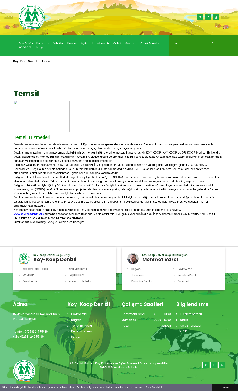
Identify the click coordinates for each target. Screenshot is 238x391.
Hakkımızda (185, 269)
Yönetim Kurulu (187, 275)
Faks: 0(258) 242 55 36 (28, 336)
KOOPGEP (25, 47)
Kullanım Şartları (191, 314)
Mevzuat (131, 43)
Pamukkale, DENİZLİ (25, 319)
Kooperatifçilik (77, 43)
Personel (183, 281)
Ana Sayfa (26, 43)
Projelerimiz (30, 281)
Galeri (117, 43)
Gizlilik (184, 320)
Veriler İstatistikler (80, 281)
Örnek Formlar (149, 43)
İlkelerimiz (137, 275)
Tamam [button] (225, 387)
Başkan (136, 269)
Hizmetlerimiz (100, 43)
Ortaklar (58, 43)
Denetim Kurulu (141, 281)
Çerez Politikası (190, 326)
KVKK (183, 331)
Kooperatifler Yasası (35, 269)
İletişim (40, 47)
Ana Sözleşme (78, 269)
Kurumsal (42, 43)
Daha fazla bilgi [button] (154, 387)
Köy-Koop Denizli (25, 61)
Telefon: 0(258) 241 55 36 (30, 331)
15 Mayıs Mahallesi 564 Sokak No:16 (36, 314)
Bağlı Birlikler (76, 275)
